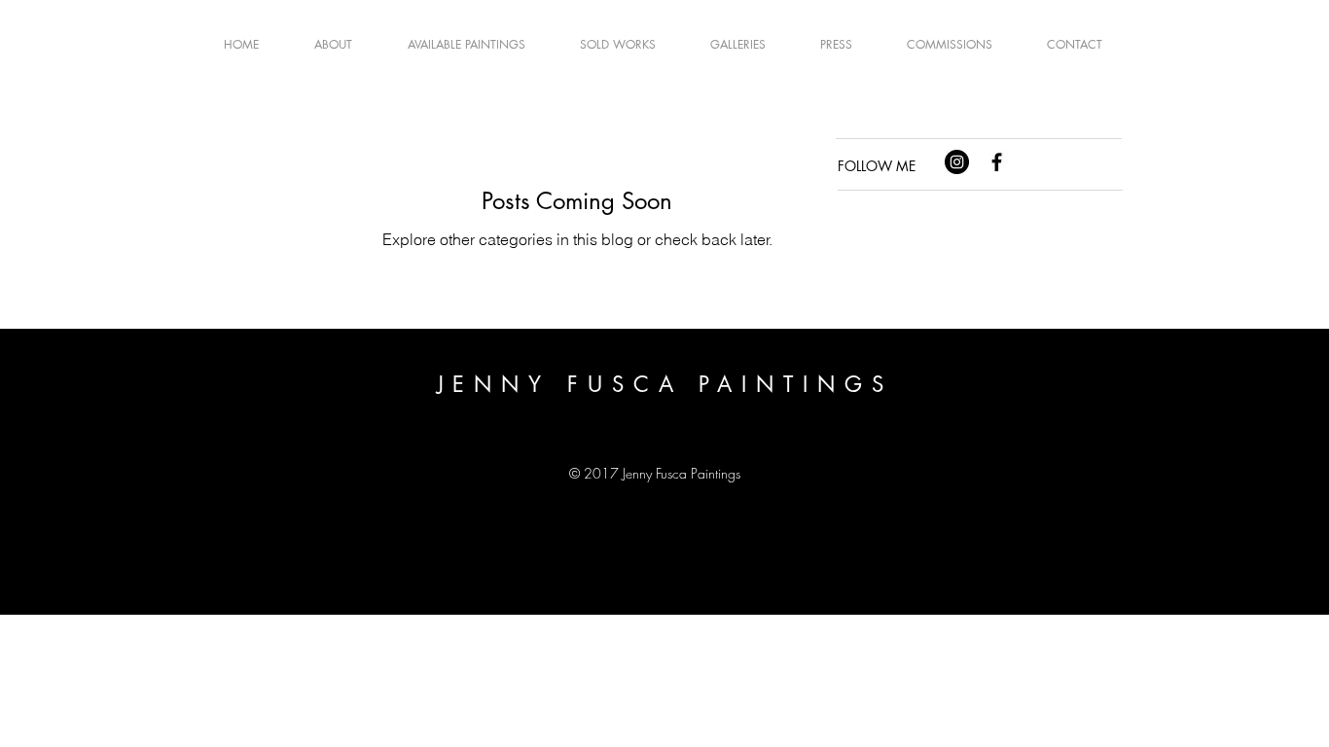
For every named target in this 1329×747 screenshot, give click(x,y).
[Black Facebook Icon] (997, 162)
